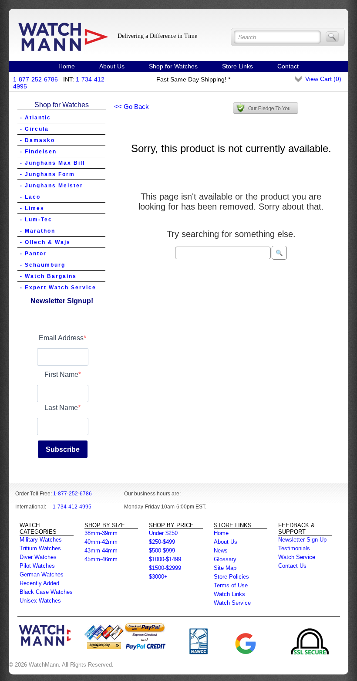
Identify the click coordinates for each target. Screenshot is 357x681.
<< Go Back (131, 106)
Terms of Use (231, 585)
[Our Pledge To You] (265, 108)
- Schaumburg (42, 265)
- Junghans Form (47, 174)
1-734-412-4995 (72, 507)
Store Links (237, 66)
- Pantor (33, 254)
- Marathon (37, 231)
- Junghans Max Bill (52, 163)
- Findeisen (38, 152)
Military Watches (41, 539)
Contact (288, 66)
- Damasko (37, 140)
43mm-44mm (101, 550)
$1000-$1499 (165, 559)
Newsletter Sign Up (302, 539)
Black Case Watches (46, 592)
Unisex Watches (40, 600)
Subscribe (63, 449)
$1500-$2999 (165, 568)
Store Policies (231, 576)
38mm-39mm (101, 533)
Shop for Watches (173, 66)
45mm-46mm (101, 559)
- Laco (30, 197)
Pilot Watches (37, 565)
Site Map (225, 568)
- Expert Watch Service (58, 288)
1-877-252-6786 (35, 79)
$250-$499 (162, 542)
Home (66, 66)
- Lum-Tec (36, 220)
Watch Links (229, 594)
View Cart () (323, 78)
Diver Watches (38, 557)
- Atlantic (35, 118)
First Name (61, 374)
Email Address (61, 338)
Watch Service (232, 603)
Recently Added (39, 583)
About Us (112, 66)
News (221, 550)
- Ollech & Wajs (45, 242)
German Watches (42, 574)
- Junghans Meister (51, 186)
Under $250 (163, 533)
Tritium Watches (40, 548)
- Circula (34, 129)
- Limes (32, 208)
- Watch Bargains (48, 276)
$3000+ (158, 576)
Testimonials (294, 548)
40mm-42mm (101, 542)
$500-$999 (162, 550)
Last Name (61, 407)
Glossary (225, 559)
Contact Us (292, 565)
